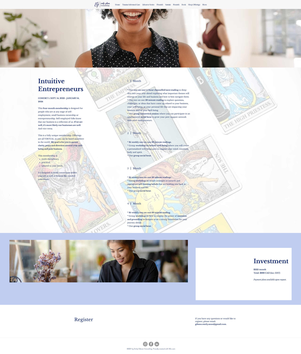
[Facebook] (151, 344)
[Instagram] (145, 344)
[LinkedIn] (156, 344)
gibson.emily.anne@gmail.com (210, 324)
